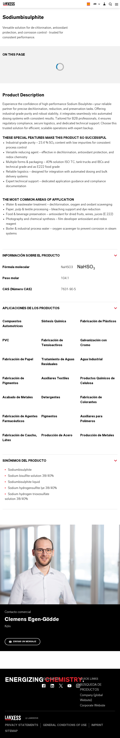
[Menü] (116, 4)
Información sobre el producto (31, 255)
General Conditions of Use (65, 725)
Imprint (97, 725)
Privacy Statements (21, 725)
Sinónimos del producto (24, 460)
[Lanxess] (15, 719)
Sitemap (11, 731)
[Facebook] (44, 686)
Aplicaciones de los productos (31, 308)
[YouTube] (69, 686)
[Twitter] (61, 686)
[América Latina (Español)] (88, 4)
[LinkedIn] (52, 686)
